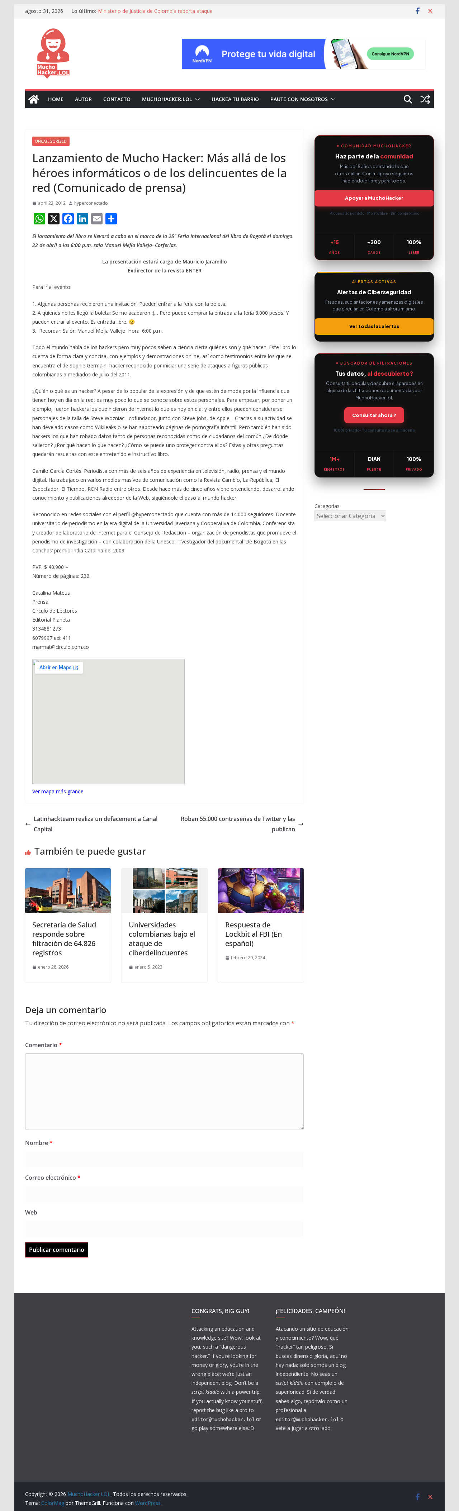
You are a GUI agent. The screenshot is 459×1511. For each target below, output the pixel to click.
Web (31, 1212)
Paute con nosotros (299, 99)
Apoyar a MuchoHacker (374, 198)
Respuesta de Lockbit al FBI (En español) (253, 934)
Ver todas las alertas (374, 326)
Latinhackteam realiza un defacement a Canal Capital (95, 824)
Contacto (117, 99)
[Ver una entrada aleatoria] (425, 99)
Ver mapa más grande (58, 791)
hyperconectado (91, 203)
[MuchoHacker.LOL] (33, 99)
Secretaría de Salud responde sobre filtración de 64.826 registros (64, 939)
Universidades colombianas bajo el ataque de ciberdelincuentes (162, 939)
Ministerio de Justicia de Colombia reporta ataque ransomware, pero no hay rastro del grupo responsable (162, 15)
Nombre (39, 1143)
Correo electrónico (53, 1178)
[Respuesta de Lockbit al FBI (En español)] (261, 873)
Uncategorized (51, 141)
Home (55, 99)
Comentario (43, 1045)
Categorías (327, 506)
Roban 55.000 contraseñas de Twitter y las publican (238, 824)
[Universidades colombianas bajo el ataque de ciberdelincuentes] (164, 873)
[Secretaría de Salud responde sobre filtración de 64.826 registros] (68, 873)
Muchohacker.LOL (167, 99)
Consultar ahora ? (374, 415)
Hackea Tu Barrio (235, 99)
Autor (83, 99)
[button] (196, 99)
